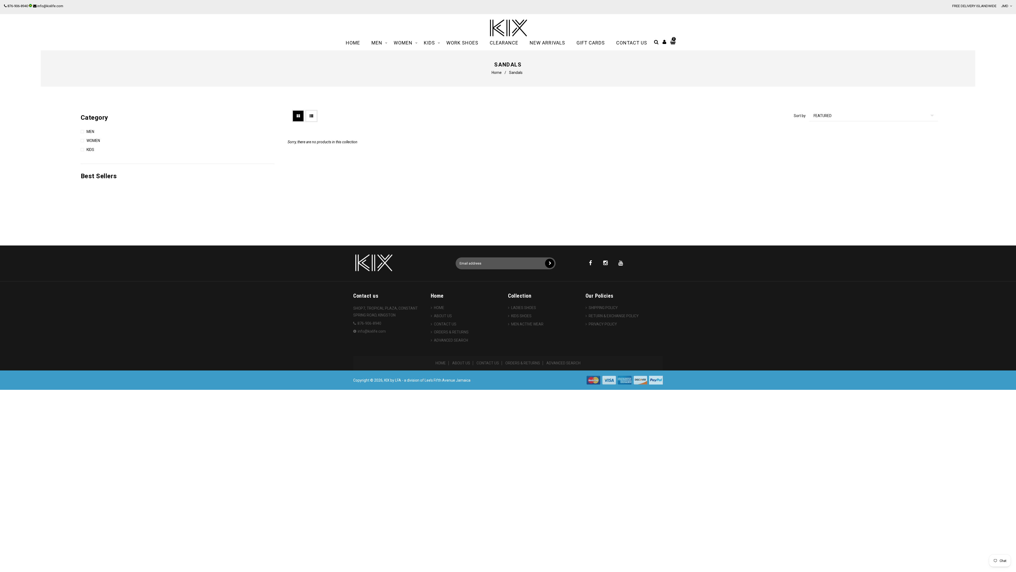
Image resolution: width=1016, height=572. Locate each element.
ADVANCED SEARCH (451, 340)
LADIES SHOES (523, 308)
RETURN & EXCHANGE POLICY (614, 316)
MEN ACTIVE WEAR (527, 324)
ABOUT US (443, 316)
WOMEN (93, 140)
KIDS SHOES (521, 316)
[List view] (311, 116)
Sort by (800, 116)
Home (497, 72)
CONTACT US (445, 324)
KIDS (90, 150)
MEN (90, 131)
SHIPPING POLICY (603, 308)
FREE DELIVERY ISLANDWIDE (974, 6)
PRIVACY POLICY (603, 324)
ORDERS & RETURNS (451, 332)
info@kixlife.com (50, 6)
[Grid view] (298, 116)
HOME (439, 308)
